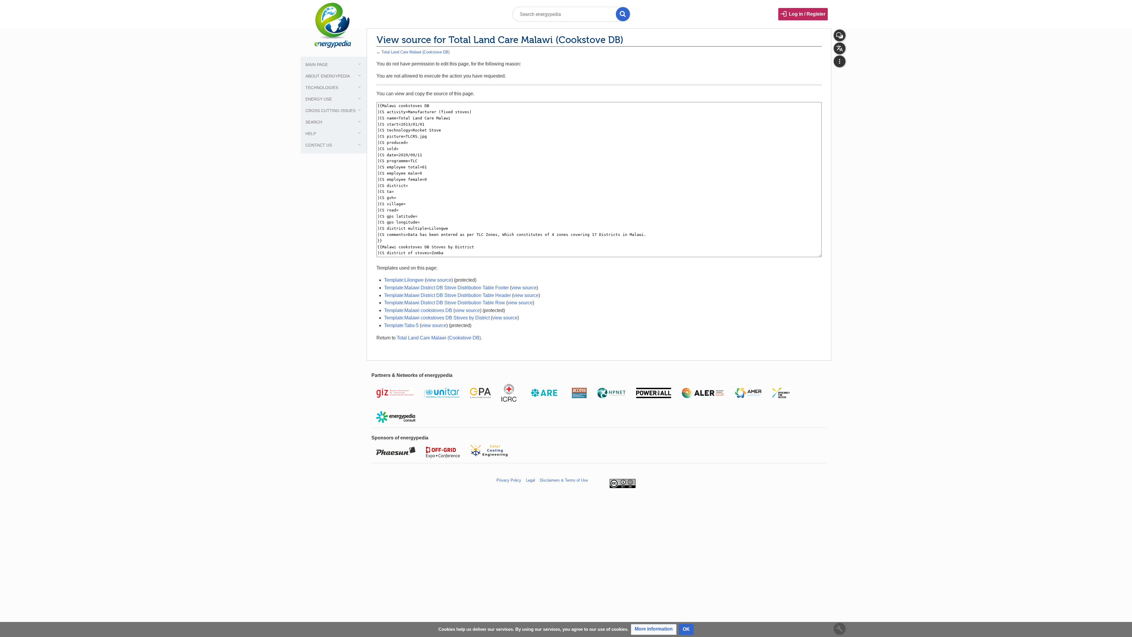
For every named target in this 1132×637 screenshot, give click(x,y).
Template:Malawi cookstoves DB (418, 310)
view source (438, 280)
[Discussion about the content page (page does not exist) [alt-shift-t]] (839, 35)
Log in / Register (807, 14)
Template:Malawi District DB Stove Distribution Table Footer (446, 287)
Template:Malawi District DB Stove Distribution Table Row (444, 302)
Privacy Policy (508, 480)
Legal (530, 480)
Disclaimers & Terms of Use (564, 480)
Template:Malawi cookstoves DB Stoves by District (437, 317)
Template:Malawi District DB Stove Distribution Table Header (447, 295)
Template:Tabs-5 (401, 325)
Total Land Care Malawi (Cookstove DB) (415, 52)
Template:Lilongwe (404, 280)
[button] (654, 629)
